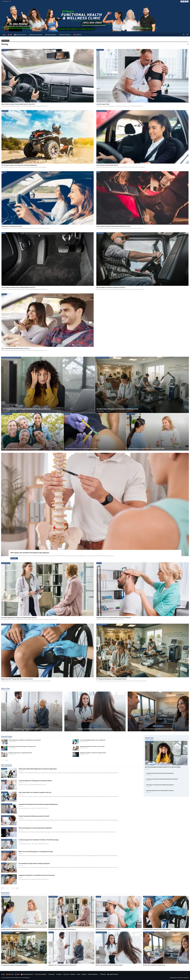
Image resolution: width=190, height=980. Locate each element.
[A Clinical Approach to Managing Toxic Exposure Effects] (9, 785)
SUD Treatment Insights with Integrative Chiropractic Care (22, 746)
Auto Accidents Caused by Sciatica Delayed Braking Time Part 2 (113, 226)
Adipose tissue (106, 357)
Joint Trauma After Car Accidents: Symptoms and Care (35, 792)
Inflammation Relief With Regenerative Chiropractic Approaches (38, 769)
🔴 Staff (10, 34)
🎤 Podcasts (102, 974)
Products (84, 974)
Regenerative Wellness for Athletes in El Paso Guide (92, 746)
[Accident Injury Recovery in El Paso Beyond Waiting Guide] (142, 385)
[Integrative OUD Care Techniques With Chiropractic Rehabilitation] (142, 589)
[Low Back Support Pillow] (142, 75)
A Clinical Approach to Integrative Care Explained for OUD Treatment (24, 740)
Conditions (59, 974)
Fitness (78, 974)
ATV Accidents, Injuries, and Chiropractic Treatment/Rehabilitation (19, 165)
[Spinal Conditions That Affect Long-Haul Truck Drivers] (142, 259)
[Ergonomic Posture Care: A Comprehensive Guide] (4, 754)
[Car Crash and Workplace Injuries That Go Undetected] (76, 741)
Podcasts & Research (64, 34)
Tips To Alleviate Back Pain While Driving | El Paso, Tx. (15, 348)
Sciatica (3, 233)
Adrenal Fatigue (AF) (6, 563)
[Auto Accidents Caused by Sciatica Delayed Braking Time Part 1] (47, 259)
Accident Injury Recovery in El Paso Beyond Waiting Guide (117, 409)
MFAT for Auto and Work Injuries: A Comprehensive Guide (36, 851)
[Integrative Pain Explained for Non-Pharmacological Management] (9, 808)
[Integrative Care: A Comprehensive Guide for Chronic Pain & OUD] (31, 711)
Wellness (72, 974)
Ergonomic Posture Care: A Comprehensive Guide (20, 752)
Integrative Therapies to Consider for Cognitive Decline (93, 752)
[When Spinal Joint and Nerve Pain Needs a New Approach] (95, 504)
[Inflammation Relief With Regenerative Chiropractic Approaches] (9, 773)
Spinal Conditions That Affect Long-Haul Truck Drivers (110, 287)
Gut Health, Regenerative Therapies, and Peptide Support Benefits (19, 617)
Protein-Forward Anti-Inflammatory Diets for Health (34, 816)
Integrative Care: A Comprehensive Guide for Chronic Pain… (32, 729)
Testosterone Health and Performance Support (7, 413)
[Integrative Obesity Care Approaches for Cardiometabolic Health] (157, 432)
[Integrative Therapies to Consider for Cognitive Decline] (76, 754)
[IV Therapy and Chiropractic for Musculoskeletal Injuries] (142, 650)
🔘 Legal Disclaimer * (113, 974)
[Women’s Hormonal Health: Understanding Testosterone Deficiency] (32, 432)
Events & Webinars (93, 974)
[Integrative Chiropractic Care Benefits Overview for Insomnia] (9, 879)
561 (13, 888)
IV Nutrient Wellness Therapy (102, 624)
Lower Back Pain (100, 49)
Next (17, 888)
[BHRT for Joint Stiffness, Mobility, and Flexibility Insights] (95, 711)
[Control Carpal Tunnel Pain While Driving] (142, 137)
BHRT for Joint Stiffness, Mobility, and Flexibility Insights (95, 729)
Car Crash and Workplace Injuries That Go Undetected (92, 740)
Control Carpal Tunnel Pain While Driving (107, 165)
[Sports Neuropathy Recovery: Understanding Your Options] (95, 432)
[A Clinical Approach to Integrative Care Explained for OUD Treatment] (4, 741)
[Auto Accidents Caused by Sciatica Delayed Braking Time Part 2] (142, 198)
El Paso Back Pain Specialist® (182, 977)
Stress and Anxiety (5, 357)
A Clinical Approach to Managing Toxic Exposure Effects (35, 780)
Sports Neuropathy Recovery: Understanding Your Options (81, 448)
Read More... (14, 558)
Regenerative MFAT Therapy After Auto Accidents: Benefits (17, 679)
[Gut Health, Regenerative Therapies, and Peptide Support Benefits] (47, 589)
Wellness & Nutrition (50, 34)
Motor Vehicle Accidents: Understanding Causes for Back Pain (18, 104)
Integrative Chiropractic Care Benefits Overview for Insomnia (37, 875)
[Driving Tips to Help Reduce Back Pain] (47, 198)
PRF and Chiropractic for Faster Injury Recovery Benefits (35, 828)
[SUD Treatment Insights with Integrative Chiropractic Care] (4, 748)
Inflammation (4, 768)
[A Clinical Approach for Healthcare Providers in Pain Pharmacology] (9, 844)
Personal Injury (5, 110)
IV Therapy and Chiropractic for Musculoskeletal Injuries (111, 679)
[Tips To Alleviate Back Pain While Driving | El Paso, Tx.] (47, 320)
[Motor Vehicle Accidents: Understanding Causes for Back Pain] (47, 75)
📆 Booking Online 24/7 (20, 34)
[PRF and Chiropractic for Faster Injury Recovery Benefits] (9, 832)
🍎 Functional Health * (41, 974)
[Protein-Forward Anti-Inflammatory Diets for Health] (9, 820)
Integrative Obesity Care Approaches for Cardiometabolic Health (146, 448)
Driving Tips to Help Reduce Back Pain (11, 226)
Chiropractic (4, 49)
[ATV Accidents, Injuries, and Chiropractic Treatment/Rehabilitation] (47, 137)
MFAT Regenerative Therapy (7, 624)
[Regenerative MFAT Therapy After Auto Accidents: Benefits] (47, 650)
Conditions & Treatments (35, 34)
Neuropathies (66, 413)
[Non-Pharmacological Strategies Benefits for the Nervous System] (48, 385)
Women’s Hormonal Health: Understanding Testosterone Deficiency (21, 448)
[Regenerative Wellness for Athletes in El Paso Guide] (76, 748)
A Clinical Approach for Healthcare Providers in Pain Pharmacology (38, 840)
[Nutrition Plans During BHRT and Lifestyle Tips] (158, 711)
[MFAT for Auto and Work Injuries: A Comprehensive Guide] (9, 856)
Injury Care (99, 563)
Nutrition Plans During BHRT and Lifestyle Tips (158, 729)
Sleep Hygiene (4, 875)
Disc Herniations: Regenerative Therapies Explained (34, 863)
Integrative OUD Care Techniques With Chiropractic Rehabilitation (113, 617)
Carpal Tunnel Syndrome (101, 110)
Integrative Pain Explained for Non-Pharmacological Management (38, 804)
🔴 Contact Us (77, 34)
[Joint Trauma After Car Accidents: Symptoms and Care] (9, 797)
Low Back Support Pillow (102, 104)
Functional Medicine (131, 413)
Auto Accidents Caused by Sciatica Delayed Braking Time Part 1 (18, 287)
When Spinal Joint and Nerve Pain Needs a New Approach (29, 553)
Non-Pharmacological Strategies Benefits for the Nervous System (27, 409)
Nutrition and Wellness (6, 816)
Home (4, 34)
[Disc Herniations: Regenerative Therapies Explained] (9, 868)
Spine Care (4, 294)
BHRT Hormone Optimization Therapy (15, 357)
